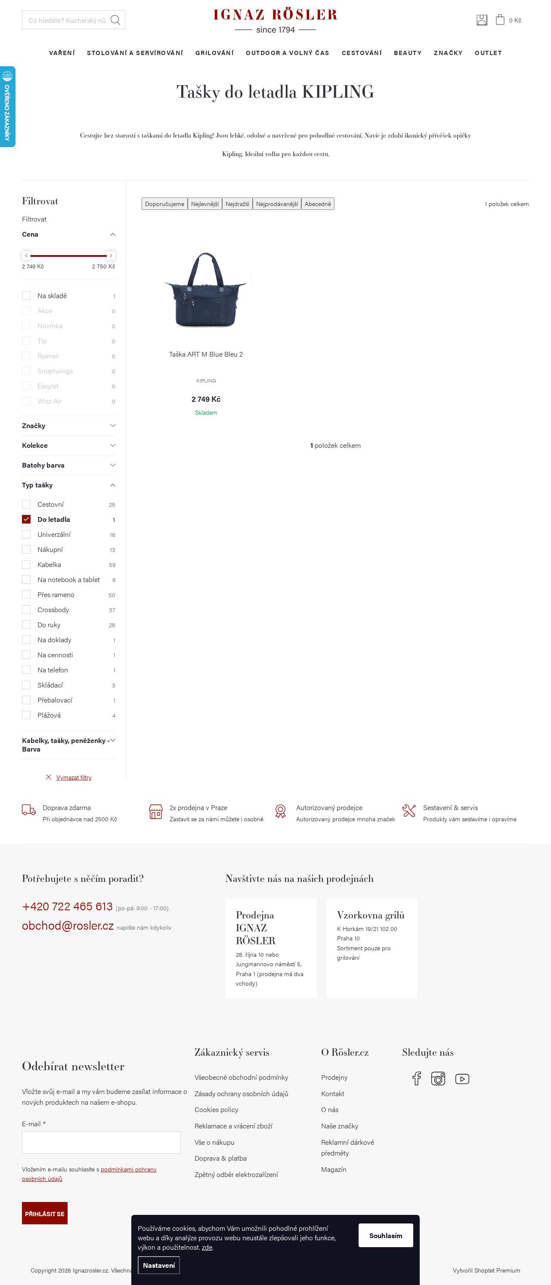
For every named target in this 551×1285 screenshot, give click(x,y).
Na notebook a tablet (76, 579)
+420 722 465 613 (95, 906)
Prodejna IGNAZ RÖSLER (256, 928)
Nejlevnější (205, 203)
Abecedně (318, 203)
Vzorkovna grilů (371, 915)
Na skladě (76, 295)
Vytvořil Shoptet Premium (486, 1270)
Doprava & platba (221, 1158)
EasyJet (76, 386)
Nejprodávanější (277, 203)
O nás (329, 1109)
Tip (76, 340)
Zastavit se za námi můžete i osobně (216, 812)
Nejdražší (237, 203)
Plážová (76, 715)
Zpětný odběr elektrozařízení (236, 1174)
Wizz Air (76, 401)
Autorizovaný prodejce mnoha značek (345, 812)
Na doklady (76, 639)
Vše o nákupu (215, 1142)
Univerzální (76, 534)
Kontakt (332, 1093)
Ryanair (76, 355)
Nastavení (159, 1265)
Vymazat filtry (74, 777)
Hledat (115, 19)
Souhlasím (385, 1235)
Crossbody (76, 609)
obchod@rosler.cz (97, 925)
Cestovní (76, 504)
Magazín (334, 1169)
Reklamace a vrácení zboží (233, 1126)
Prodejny (334, 1077)
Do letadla (76, 519)
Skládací (76, 685)
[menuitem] (62, 52)
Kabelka (76, 564)
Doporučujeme (164, 203)
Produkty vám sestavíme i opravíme (470, 812)
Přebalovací (76, 700)
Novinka (76, 325)
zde (207, 1247)
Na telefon (76, 670)
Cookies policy (216, 1109)
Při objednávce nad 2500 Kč (80, 812)
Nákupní (76, 549)
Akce (76, 310)
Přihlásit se (45, 1213)
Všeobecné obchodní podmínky (241, 1077)
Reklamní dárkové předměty (347, 1147)
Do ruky (76, 624)
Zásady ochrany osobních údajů (241, 1093)
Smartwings (76, 371)
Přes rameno (76, 594)
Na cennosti (76, 654)
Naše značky (339, 1126)
